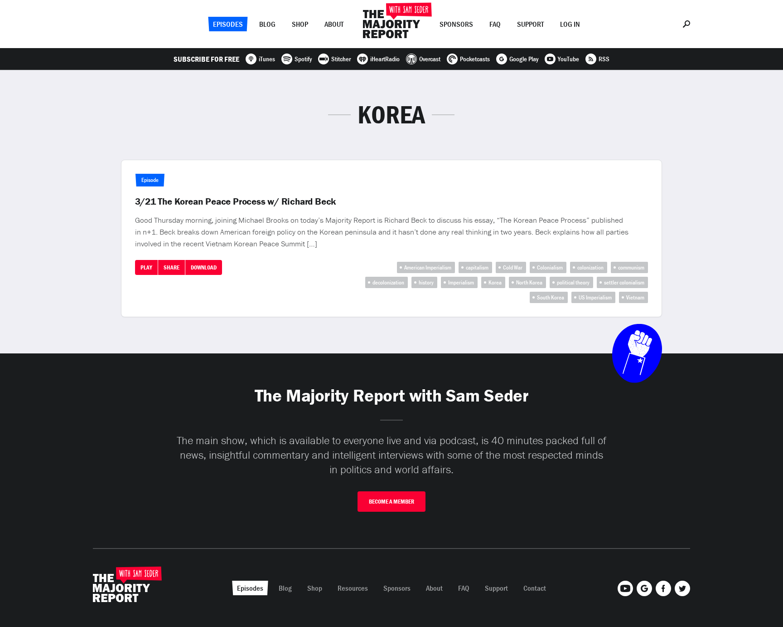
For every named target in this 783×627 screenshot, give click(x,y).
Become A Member (391, 501)
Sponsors (456, 24)
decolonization (388, 282)
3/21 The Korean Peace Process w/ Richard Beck (235, 201)
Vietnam (635, 297)
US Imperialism (595, 297)
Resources (353, 588)
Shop (300, 24)
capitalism (477, 267)
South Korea (550, 297)
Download (204, 267)
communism (631, 267)
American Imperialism (427, 267)
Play (146, 267)
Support (530, 24)
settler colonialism (624, 282)
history (426, 282)
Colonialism (550, 267)
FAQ (495, 24)
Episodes (228, 24)
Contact (534, 588)
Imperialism (461, 282)
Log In (570, 24)
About (333, 24)
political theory (573, 282)
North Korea (529, 282)
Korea (495, 282)
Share (171, 267)
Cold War (512, 267)
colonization (590, 267)
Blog (267, 24)
